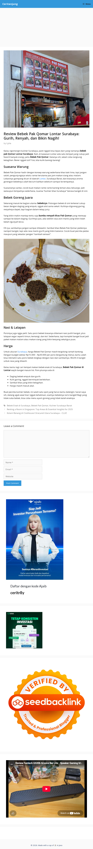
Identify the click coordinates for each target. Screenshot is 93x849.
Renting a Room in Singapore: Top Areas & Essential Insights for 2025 (40, 409)
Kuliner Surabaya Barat (60, 405)
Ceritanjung (10, 4)
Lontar (42, 178)
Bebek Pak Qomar (39, 405)
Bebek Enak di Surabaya (18, 405)
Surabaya (22, 351)
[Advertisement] (46, 26)
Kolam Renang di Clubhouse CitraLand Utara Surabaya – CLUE (37, 413)
